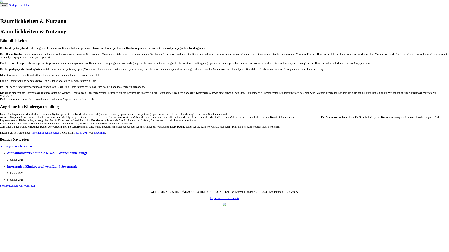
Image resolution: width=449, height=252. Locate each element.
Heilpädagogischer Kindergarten (217, 10)
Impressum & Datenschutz (224, 198)
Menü (4, 5)
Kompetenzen (9, 146)
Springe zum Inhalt (19, 5)
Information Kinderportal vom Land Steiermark (42, 166)
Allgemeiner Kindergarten (116, 10)
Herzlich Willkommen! (30, 10)
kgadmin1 (99, 132)
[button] (131, 10)
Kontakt (258, 10)
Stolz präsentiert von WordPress (17, 185)
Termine (65, 10)
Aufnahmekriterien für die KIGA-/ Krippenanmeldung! (47, 153)
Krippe (151, 10)
